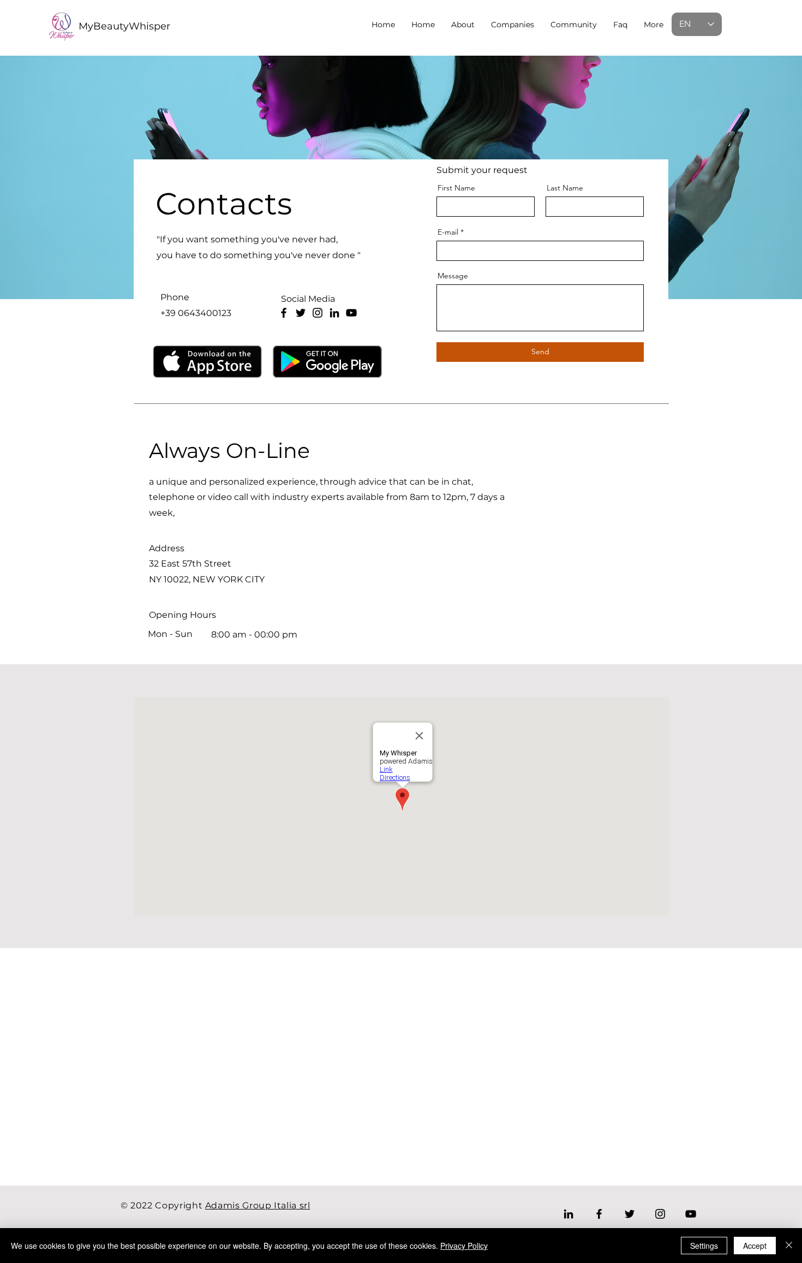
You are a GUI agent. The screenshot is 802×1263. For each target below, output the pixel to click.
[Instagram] (317, 312)
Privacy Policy (464, 1245)
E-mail (448, 232)
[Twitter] (300, 312)
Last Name (565, 188)
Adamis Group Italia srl (257, 1205)
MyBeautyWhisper (124, 26)
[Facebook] (283, 312)
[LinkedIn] (334, 312)
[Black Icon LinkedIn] (568, 1213)
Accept (755, 1245)
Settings (704, 1245)
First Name (456, 188)
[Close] (788, 1245)
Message (453, 275)
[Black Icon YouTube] (351, 312)
